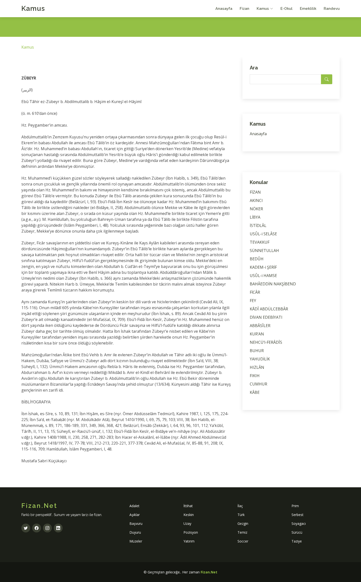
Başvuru (135, 523)
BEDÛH (257, 259)
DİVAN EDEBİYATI (266, 317)
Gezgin (242, 523)
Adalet (134, 505)
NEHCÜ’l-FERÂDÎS (266, 342)
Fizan (244, 8)
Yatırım (188, 541)
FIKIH (255, 375)
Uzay (187, 523)
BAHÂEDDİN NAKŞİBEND (273, 284)
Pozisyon (190, 532)
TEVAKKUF (259, 242)
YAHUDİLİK (260, 359)
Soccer (242, 541)
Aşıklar (134, 514)
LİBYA (255, 217)
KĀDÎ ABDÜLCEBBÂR (269, 309)
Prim (295, 505)
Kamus (33, 8)
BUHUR (257, 350)
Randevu (332, 8)
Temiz (242, 532)
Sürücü (297, 532)
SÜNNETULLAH (264, 250)
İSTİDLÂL (258, 225)
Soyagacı (299, 523)
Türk (241, 514)
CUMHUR (258, 384)
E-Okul (286, 8)
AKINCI (256, 200)
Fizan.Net (209, 572)
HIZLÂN (257, 367)
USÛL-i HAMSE (263, 275)
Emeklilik (308, 8)
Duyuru (135, 532)
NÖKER (256, 209)
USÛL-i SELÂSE (263, 234)
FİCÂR (255, 292)
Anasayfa (223, 8)
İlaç (240, 505)
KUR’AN (257, 334)
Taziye (297, 541)
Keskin (188, 514)
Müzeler (135, 541)
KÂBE (255, 392)
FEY (253, 300)
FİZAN (255, 192)
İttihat (188, 505)
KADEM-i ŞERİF (263, 267)
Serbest (298, 514)
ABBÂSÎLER (260, 325)
